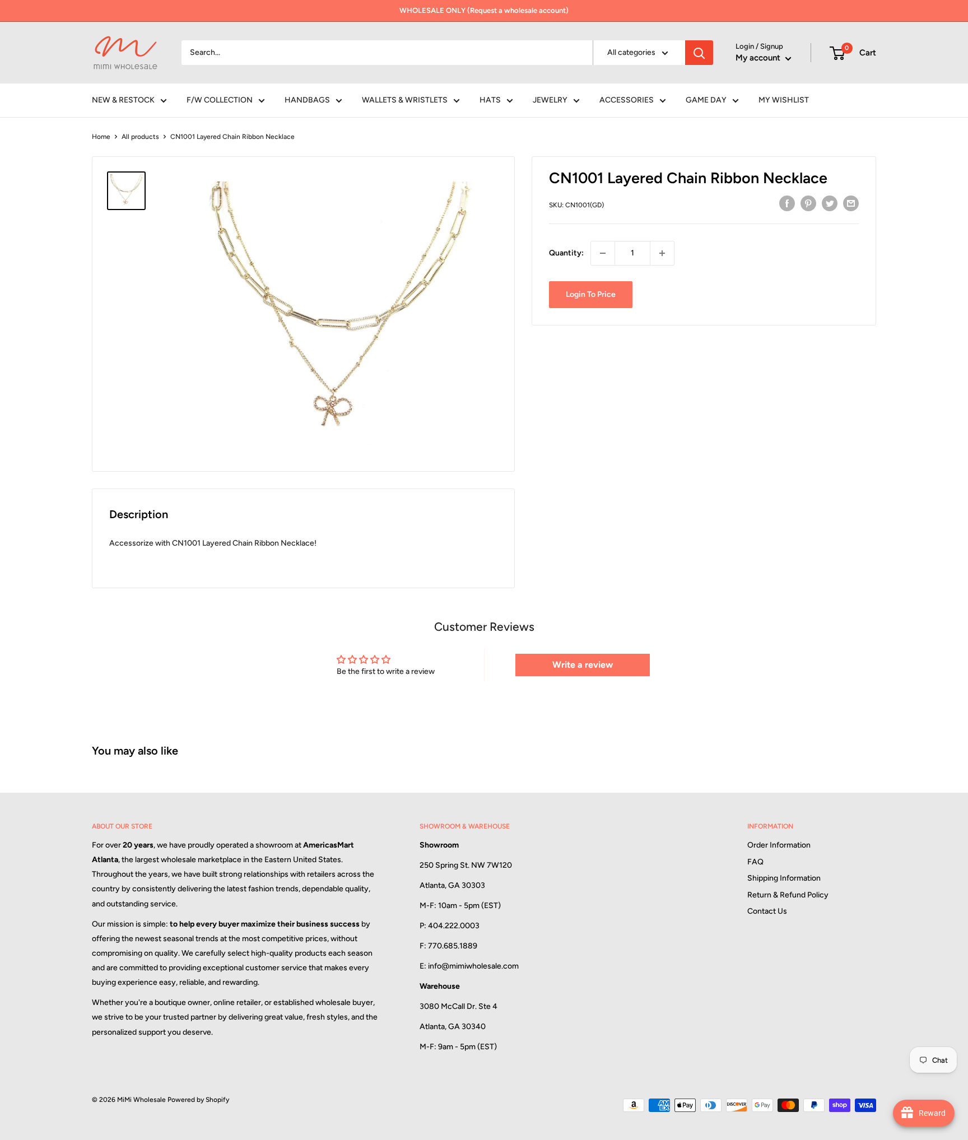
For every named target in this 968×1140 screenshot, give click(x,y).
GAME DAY (706, 100)
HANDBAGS (307, 100)
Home (101, 137)
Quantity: (566, 253)
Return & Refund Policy (788, 895)
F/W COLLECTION (220, 100)
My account (759, 58)
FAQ (755, 862)
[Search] (699, 52)
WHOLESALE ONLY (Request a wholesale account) (484, 10)
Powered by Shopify (198, 1100)
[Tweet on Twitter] (829, 203)
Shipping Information (784, 878)
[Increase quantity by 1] (662, 253)
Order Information (779, 845)
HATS (490, 100)
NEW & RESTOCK (123, 100)
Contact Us (767, 911)
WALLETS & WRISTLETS (405, 100)
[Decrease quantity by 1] (603, 253)
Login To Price (591, 294)
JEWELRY (550, 100)
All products (140, 137)
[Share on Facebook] (787, 203)
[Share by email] (851, 203)
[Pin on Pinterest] (808, 203)
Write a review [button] (582, 664)
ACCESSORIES (626, 100)
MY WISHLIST (783, 100)
